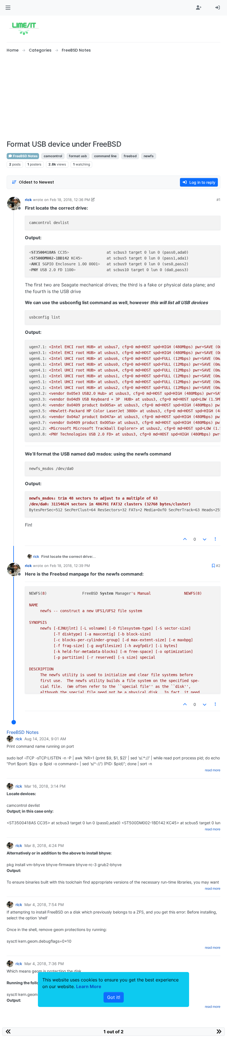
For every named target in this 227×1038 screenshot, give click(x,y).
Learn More (88, 986)
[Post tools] (216, 539)
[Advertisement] (113, 97)
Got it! (113, 997)
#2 (218, 565)
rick (28, 199)
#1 (218, 199)
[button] (8, 7)
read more (212, 770)
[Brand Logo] (24, 28)
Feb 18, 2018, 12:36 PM (70, 199)
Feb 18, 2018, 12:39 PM (70, 565)
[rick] (10, 739)
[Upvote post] (185, 539)
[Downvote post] (205, 539)
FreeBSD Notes (25, 156)
